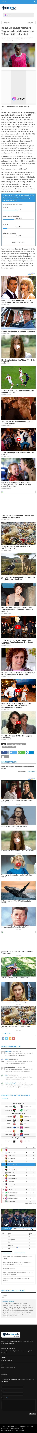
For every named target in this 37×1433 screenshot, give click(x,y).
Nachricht (4, 1398)
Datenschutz (5, 1428)
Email (3, 1391)
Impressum (30, 1426)
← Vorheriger (6, 22)
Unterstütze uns (20, 1430)
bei (18, 1053)
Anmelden (4, 1)
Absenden (32, 1414)
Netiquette (22, 1426)
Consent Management (8, 1430)
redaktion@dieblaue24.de (8, 1367)
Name (3, 1384)
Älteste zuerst (31, 771)
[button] (5, 752)
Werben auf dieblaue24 (17, 1428)
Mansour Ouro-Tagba (9, 746)
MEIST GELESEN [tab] (7, 1253)
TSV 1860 (10, 744)
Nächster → (31, 22)
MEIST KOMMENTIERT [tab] (19, 1253)
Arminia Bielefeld (20, 744)
